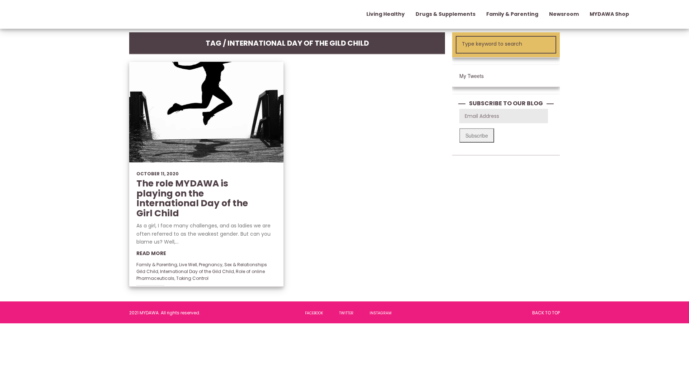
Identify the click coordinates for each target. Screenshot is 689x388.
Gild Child (147, 271)
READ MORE (151, 253)
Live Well (188, 265)
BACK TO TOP (546, 313)
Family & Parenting (156, 265)
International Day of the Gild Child (197, 271)
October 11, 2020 (157, 174)
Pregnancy (210, 265)
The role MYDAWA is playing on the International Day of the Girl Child (192, 198)
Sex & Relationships (245, 265)
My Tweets (471, 75)
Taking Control (192, 278)
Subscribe (476, 135)
